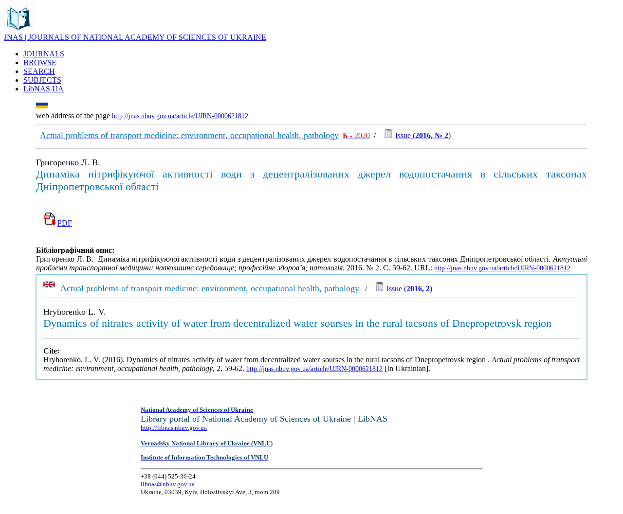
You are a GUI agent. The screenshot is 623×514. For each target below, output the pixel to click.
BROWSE (39, 62)
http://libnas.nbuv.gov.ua (174, 427)
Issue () (423, 135)
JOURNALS (43, 54)
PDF (64, 223)
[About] (18, 30)
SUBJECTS (42, 80)
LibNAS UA (43, 89)
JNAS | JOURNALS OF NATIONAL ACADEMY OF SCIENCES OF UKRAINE (135, 37)
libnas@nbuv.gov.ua (168, 484)
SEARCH (39, 71)
